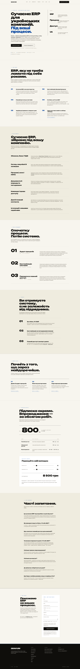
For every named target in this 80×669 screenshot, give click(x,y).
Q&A (31, 661)
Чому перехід (33, 649)
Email (44, 603)
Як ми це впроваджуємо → (51, 117)
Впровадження (33, 656)
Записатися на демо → (16, 45)
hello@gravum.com (29, 616)
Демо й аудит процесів (48, 649)
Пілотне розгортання (48, 650)
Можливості (33, 652)
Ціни (31, 659)
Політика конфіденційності (62, 650)
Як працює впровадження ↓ (28, 45)
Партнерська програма (48, 652)
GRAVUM (14, 2)
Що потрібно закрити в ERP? (50, 621)
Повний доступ (24, 465)
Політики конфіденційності (47, 633)
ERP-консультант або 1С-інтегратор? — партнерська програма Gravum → (24, 48)
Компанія (45, 612)
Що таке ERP (33, 650)
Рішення (32, 654)
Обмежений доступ (25, 469)
